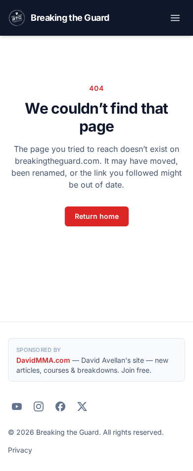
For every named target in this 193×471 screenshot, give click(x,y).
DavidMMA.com (43, 360)
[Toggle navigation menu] (175, 18)
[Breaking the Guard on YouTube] (17, 406)
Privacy (20, 450)
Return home (97, 216)
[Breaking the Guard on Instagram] (39, 406)
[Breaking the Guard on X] (82, 406)
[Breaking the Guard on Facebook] (60, 406)
